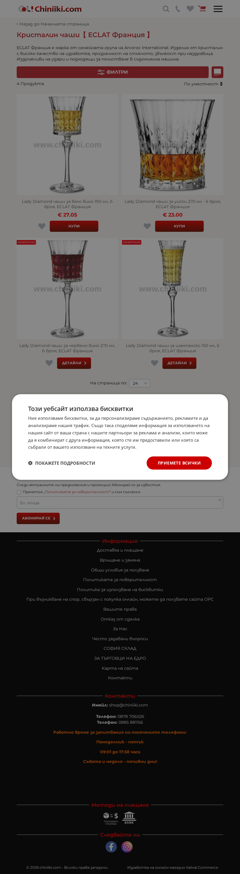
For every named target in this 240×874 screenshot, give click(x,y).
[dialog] (120, 437)
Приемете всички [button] (179, 463)
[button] (61, 463)
